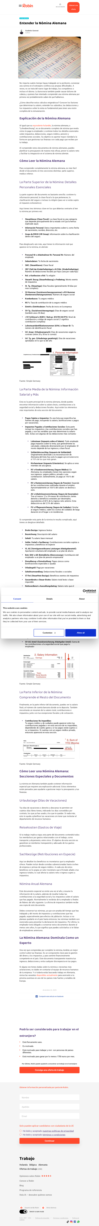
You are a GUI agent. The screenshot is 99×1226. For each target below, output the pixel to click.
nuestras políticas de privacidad (58, 1131)
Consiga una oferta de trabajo (49, 1070)
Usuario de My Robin (29, 1208)
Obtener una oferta (73, 7)
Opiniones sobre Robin (35, 1176)
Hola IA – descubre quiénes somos (35, 1195)
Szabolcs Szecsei (31, 31)
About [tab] (82, 599)
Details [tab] (49, 599)
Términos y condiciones (61, 1218)
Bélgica (33, 1164)
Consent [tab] (17, 599)
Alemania (42, 1164)
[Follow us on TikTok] (68, 1222)
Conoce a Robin (26, 1181)
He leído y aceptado (48, 1131)
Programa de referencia (30, 1190)
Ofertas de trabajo (30, 1169)
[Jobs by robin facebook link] (75, 1222)
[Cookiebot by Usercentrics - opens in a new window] (84, 591)
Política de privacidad (42, 1218)
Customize (47, 633)
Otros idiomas (49, 1208)
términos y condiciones (54, 1134)
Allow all (81, 633)
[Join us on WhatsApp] (78, 1222)
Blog (21, 1185)
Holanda (23, 1164)
